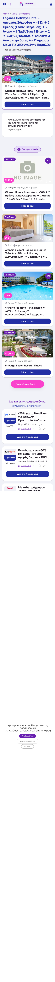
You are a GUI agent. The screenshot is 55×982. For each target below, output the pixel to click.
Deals (14, 13)
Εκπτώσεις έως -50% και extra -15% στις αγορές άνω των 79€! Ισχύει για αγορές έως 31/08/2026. (33, 457)
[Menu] (4, 4)
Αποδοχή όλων (27, 736)
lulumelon (10, 463)
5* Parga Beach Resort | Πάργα (23, 366)
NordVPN (10, 426)
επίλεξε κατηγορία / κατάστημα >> (27, 405)
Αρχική (6, 13)
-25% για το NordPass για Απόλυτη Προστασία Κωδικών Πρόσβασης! (32, 418)
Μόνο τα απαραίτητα (27, 741)
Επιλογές (27, 746)
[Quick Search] (9, 4)
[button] (49, 80)
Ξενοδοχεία (24, 13)
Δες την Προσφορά (27, 437)
